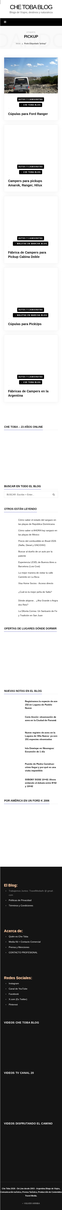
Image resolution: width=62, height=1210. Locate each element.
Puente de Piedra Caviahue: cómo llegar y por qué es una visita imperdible (40, 767)
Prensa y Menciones (19, 947)
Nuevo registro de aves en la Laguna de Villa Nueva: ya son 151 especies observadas (41, 736)
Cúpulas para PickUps (24, 324)
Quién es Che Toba (18, 936)
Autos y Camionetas (30, 99)
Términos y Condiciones (21, 905)
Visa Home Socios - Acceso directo (35, 583)
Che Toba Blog (32, 104)
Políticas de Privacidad (20, 900)
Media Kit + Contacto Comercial (25, 941)
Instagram (14, 983)
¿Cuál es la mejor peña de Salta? (35, 592)
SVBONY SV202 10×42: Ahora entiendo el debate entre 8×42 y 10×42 (41, 783)
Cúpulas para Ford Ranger (28, 114)
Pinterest (13, 1004)
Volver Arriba (32, 1203)
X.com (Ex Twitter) (18, 999)
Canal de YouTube (18, 988)
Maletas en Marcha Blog (32, 243)
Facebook (14, 994)
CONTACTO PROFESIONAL (23, 952)
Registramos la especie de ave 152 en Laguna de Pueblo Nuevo (41, 704)
